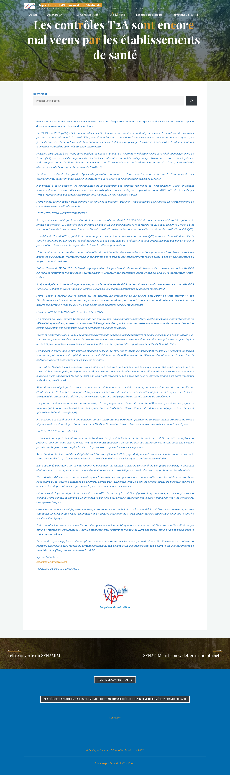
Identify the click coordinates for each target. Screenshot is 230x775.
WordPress (128, 763)
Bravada (114, 763)
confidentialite (115, 679)
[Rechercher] (191, 101)
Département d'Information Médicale (69, 5)
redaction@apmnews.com (51, 561)
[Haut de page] (218, 763)
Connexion (115, 717)
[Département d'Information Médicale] (29, 6)
